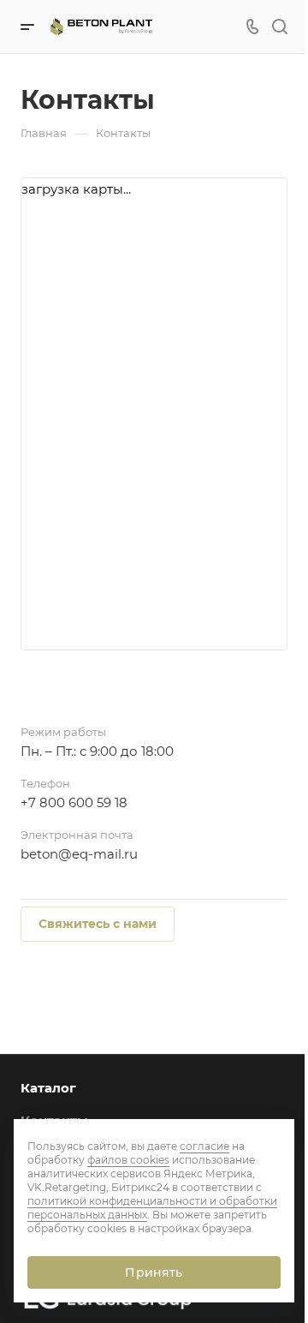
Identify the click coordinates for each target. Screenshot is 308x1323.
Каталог (48, 1088)
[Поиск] (279, 27)
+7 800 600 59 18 (74, 802)
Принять (153, 1272)
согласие (204, 1146)
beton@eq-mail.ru (79, 854)
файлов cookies (128, 1159)
